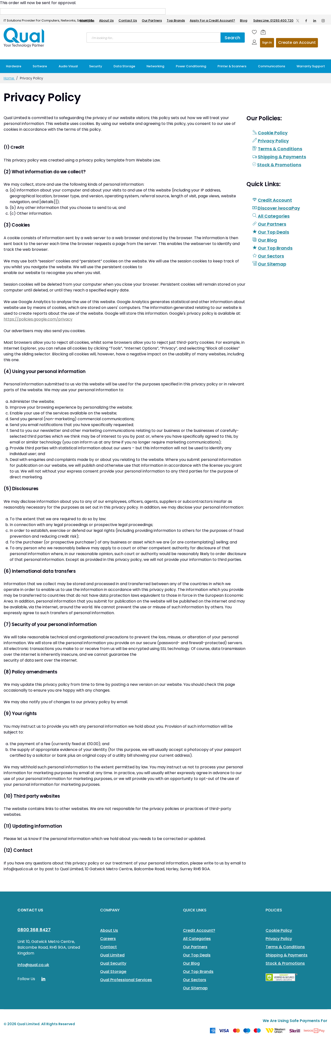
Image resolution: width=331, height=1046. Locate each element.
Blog (243, 20)
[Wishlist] (254, 32)
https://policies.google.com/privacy (38, 319)
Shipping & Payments (282, 157)
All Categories (274, 216)
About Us (106, 20)
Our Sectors (271, 256)
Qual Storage (113, 971)
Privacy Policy (273, 141)
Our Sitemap (272, 264)
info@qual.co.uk (33, 965)
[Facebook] (306, 20)
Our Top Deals (273, 232)
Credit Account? (199, 930)
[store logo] (24, 37)
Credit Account (275, 200)
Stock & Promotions (279, 165)
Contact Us (127, 20)
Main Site (87, 20)
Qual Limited (112, 955)
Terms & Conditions (280, 149)
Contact (108, 947)
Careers (108, 938)
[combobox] (154, 37)
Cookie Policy (273, 133)
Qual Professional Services (126, 980)
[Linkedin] (314, 20)
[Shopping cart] (263, 32)
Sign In (267, 42)
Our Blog (267, 240)
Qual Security (113, 963)
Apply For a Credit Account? (212, 20)
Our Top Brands (275, 248)
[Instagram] (323, 20)
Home (9, 78)
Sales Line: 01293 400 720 (273, 20)
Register (297, 42)
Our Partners (152, 20)
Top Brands (176, 20)
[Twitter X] (297, 20)
